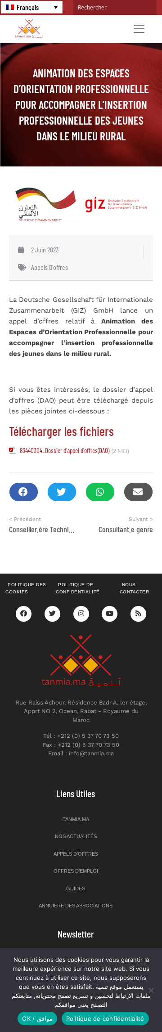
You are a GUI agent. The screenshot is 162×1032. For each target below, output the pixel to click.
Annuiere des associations (75, 905)
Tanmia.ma (76, 819)
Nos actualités (76, 836)
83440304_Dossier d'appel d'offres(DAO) (64, 450)
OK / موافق (37, 1018)
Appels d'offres (49, 267)
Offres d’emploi (76, 871)
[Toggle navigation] (139, 28)
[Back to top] (123, 1004)
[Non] (150, 990)
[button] (23, 492)
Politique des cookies (25, 588)
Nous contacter (134, 588)
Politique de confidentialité (78, 588)
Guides (75, 888)
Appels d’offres (76, 854)
